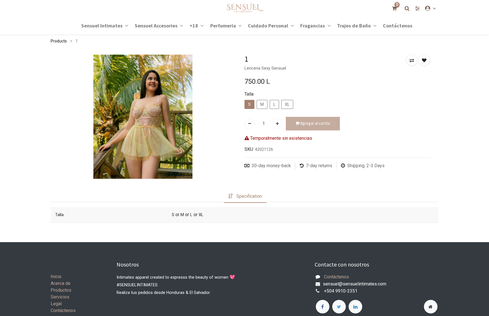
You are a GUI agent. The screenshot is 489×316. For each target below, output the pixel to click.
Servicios (60, 297)
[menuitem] (397, 25)
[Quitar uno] (249, 124)
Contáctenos (63, 310)
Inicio (56, 276)
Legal (56, 303)
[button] (411, 60)
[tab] (245, 196)
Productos (61, 290)
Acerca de (60, 283)
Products (59, 41)
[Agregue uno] (277, 124)
